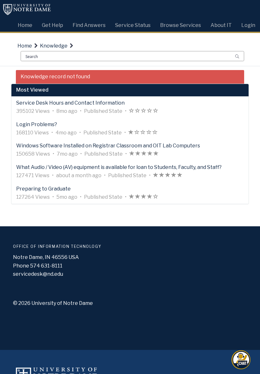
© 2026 (21, 303)
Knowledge (54, 46)
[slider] (143, 111)
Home (24, 46)
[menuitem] (25, 24)
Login (248, 25)
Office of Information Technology (57, 246)
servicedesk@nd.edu (38, 274)
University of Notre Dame (62, 303)
